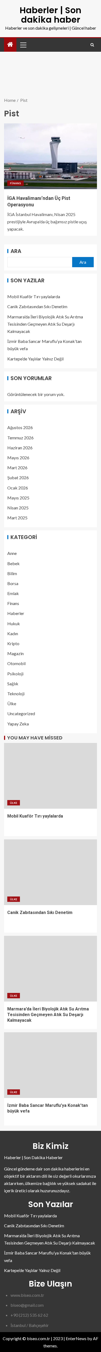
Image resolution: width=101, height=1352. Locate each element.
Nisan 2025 (18, 507)
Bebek (13, 563)
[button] (23, 44)
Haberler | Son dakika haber (50, 15)
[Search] (92, 45)
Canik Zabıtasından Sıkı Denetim (37, 306)
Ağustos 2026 (20, 427)
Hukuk (13, 623)
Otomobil (16, 663)
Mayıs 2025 (18, 497)
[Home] (10, 44)
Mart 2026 (17, 467)
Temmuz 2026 (20, 437)
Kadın (12, 633)
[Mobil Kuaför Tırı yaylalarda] (50, 776)
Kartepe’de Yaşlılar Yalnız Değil (35, 358)
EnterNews (76, 1338)
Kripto (13, 643)
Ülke (11, 703)
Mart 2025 (17, 517)
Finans (15, 183)
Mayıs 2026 (18, 457)
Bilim (12, 573)
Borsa (12, 583)
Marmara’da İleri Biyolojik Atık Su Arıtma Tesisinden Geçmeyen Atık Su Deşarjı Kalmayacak (45, 324)
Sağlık (12, 683)
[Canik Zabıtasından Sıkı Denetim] (50, 872)
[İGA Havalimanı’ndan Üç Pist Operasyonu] (50, 156)
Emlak (13, 593)
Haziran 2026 (20, 447)
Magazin (15, 653)
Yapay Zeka (18, 723)
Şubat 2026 (18, 477)
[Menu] (23, 44)
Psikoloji (15, 673)
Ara (16, 251)
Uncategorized (21, 713)
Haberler (15, 613)
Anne (12, 553)
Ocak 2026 (17, 487)
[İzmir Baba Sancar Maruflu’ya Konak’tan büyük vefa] (50, 1065)
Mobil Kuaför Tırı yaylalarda (33, 296)
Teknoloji (16, 693)
